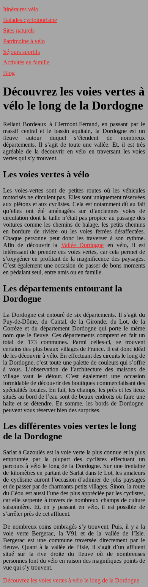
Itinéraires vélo (20, 9)
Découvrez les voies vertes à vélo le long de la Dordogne (71, 580)
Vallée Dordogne (82, 245)
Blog (9, 73)
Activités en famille (26, 62)
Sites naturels (19, 30)
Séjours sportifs (21, 52)
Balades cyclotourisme (30, 20)
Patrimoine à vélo (24, 41)
